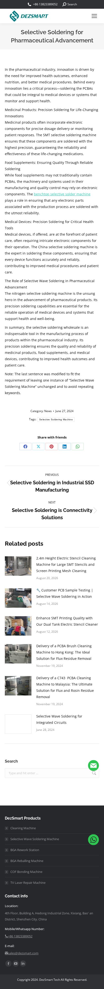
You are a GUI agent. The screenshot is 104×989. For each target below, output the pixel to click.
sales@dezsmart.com (23, 953)
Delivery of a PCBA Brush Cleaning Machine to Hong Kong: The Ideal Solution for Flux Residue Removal (64, 652)
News (48, 411)
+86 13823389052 (45, 4)
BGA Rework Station (24, 850)
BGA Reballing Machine (26, 861)
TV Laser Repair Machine (27, 882)
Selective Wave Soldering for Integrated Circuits (59, 719)
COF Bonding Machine (26, 871)
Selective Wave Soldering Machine (34, 839)
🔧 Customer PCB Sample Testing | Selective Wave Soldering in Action (64, 593)
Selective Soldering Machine (56, 419)
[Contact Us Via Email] (93, 766)
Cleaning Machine (23, 828)
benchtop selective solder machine (62, 194)
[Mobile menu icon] (94, 16)
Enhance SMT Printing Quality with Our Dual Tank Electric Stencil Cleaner (67, 621)
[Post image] (18, 566)
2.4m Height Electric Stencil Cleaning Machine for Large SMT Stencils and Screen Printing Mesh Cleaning (66, 564)
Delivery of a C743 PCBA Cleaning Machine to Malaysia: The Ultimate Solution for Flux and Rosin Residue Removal (65, 687)
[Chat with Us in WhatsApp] (93, 840)
